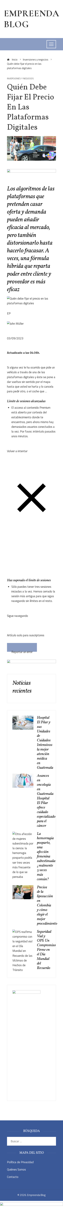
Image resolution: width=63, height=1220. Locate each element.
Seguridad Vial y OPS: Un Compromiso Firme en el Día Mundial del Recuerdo (46, 950)
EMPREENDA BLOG (31, 19)
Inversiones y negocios (20, 78)
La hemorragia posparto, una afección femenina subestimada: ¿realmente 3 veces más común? (46, 856)
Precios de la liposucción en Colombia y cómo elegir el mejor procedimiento (47, 905)
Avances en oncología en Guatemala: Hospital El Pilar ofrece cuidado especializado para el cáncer (46, 801)
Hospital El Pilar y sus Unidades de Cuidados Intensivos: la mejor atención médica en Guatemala (45, 742)
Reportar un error (22, 651)
